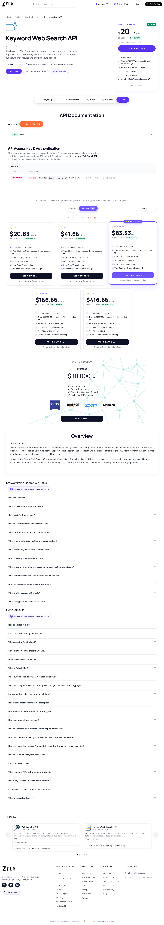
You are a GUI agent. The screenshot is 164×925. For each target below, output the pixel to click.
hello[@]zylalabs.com (140, 873)
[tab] (71, 100)
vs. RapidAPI (61, 889)
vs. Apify (59, 897)
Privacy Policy (108, 885)
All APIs (18, 17)
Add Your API (61, 873)
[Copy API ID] (16, 46)
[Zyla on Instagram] (17, 885)
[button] (82, 497)
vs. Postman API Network (66, 902)
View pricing (13, 71)
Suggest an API (88, 881)
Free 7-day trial (30, 276)
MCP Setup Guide (88, 877)
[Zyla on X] (4, 885)
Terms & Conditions (111, 881)
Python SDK (86, 894)
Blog (105, 894)
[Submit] (33, 4)
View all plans (136, 86)
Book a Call (81, 419)
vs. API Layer (61, 885)
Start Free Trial (135, 48)
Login (84, 885)
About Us (107, 873)
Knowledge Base (110, 877)
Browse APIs (86, 873)
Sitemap (85, 898)
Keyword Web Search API (53, 17)
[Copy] (65, 178)
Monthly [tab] (72, 208)
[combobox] (54, 4)
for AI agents (64, 64)
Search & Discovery (32, 17)
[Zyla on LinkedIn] (10, 885)
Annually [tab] (88, 208)
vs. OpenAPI (61, 906)
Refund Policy (108, 890)
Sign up (84, 890)
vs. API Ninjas (61, 893)
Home (9, 17)
